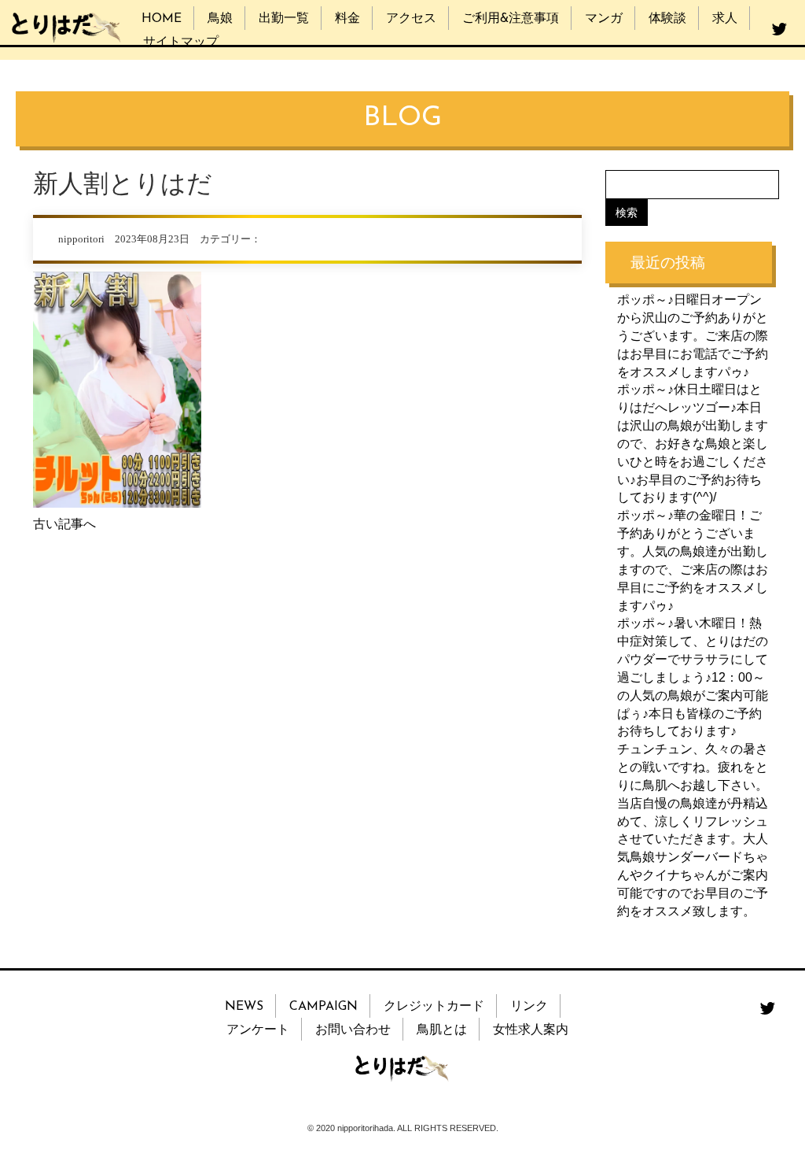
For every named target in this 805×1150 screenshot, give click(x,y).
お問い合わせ (353, 1030)
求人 (724, 19)
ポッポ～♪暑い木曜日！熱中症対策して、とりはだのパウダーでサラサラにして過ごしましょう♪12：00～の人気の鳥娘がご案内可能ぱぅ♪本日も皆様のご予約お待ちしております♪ (692, 677)
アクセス (411, 19)
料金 (347, 19)
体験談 (667, 19)
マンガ (604, 19)
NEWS (244, 1006)
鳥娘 (220, 19)
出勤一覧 (284, 19)
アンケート (257, 1030)
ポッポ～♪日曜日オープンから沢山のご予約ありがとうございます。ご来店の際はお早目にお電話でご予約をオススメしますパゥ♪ (692, 335)
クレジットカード (434, 1006)
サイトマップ (181, 42)
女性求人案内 (530, 1030)
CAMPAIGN (323, 1006)
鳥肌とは (442, 1030)
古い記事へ (64, 524)
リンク (529, 1006)
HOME (162, 19)
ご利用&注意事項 (510, 19)
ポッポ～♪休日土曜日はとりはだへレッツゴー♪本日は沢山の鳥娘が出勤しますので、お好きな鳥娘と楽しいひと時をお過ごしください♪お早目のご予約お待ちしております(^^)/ (692, 443)
